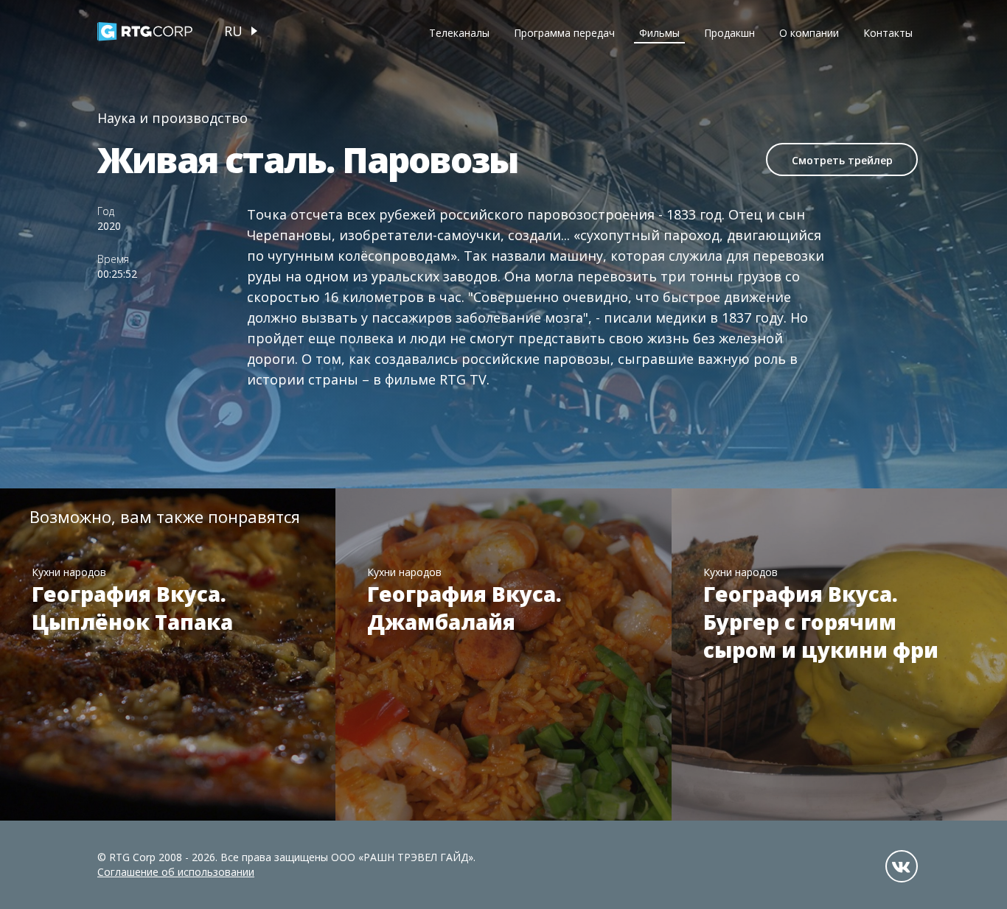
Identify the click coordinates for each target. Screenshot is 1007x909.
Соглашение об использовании (175, 872)
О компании (809, 33)
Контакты (888, 33)
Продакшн (729, 33)
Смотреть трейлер (842, 160)
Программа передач (564, 33)
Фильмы (659, 33)
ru (233, 31)
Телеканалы (459, 33)
